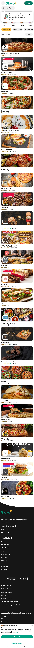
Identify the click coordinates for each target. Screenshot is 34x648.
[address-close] (29, 15)
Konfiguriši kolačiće (6, 598)
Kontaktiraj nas (5, 554)
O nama (3, 541)
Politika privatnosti (7, 589)
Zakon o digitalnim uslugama (9, 602)
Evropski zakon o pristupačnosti (10, 605)
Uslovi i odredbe (6, 585)
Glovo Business (5, 532)
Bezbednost (4, 557)
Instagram (4, 570)
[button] (5, 22)
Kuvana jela (4, 622)
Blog (2, 551)
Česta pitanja (5, 544)
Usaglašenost (5, 595)
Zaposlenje (4, 523)
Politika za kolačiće (6, 592)
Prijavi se (4, 560)
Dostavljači (4, 529)
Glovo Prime (5, 548)
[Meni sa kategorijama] (3, 3)
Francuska (4, 616)
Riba (2, 619)
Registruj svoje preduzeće (8, 526)
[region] (17, 22)
